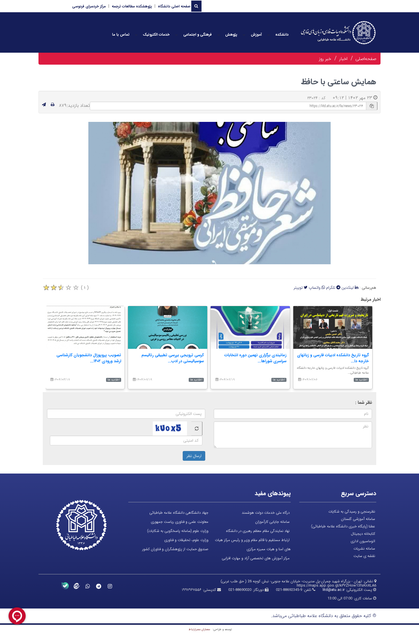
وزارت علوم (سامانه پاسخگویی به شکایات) (177, 531)
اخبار (343, 58)
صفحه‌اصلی (365, 58)
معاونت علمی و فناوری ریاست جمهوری (179, 522)
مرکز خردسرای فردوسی (89, 6)
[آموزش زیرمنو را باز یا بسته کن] (244, 34)
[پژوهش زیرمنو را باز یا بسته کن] (218, 34)
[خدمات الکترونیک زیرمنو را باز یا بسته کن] (136, 34)
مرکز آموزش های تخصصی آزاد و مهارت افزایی (256, 558)
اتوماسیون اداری (363, 541)
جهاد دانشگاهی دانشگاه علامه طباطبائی (178, 513)
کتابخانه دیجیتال (363, 534)
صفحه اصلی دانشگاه (174, 6)
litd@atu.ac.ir (334, 590)
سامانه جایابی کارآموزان (272, 522)
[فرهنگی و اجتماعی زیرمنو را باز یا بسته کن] (176, 34)
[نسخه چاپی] (52, 105)
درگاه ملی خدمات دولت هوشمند (266, 513)
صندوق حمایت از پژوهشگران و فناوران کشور (175, 549)
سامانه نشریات (364, 549)
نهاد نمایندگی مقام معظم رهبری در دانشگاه (258, 531)
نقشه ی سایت (364, 556)
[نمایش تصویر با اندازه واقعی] (209, 193)
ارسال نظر (194, 456)
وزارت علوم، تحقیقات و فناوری (186, 540)
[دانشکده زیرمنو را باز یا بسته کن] (268, 34)
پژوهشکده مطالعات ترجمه (132, 6)
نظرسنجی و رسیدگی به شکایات (351, 512)
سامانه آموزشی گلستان (358, 519)
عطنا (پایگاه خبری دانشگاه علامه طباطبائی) (343, 526)
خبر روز (325, 58)
